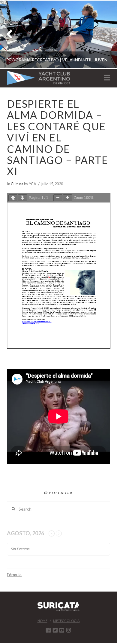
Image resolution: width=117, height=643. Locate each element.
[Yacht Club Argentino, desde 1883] (38, 78)
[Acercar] (67, 197)
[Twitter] (55, 630)
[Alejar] (57, 197)
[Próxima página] (22, 197)
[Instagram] (68, 630)
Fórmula (14, 574)
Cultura (17, 183)
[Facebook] (48, 630)
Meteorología (66, 621)
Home (42, 621)
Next (104, 34)
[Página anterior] (12, 197)
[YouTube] (61, 630)
